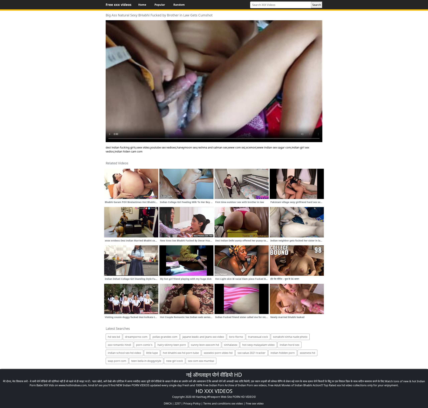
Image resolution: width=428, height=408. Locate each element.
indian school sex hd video (124, 353)
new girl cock (174, 361)
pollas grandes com (164, 337)
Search (316, 5)
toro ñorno (236, 337)
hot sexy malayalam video (258, 345)
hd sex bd (114, 337)
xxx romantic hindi (119, 345)
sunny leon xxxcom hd (205, 345)
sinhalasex (230, 345)
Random (179, 5)
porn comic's (144, 345)
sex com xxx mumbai (201, 361)
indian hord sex (289, 345)
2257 (178, 403)
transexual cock (258, 337)
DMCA (168, 403)
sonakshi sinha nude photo (290, 337)
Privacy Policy (191, 403)
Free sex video (255, 403)
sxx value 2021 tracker (251, 353)
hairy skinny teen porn (171, 345)
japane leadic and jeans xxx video (203, 337)
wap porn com (117, 361)
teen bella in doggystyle (146, 361)
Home (142, 5)
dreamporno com (136, 337)
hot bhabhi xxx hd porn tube (181, 353)
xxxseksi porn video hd (218, 353)
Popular (159, 5)
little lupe (152, 353)
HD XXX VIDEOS (214, 391)
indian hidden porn (283, 353)
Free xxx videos (118, 4)
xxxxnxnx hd (307, 353)
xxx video (237, 403)
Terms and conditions (217, 403)
